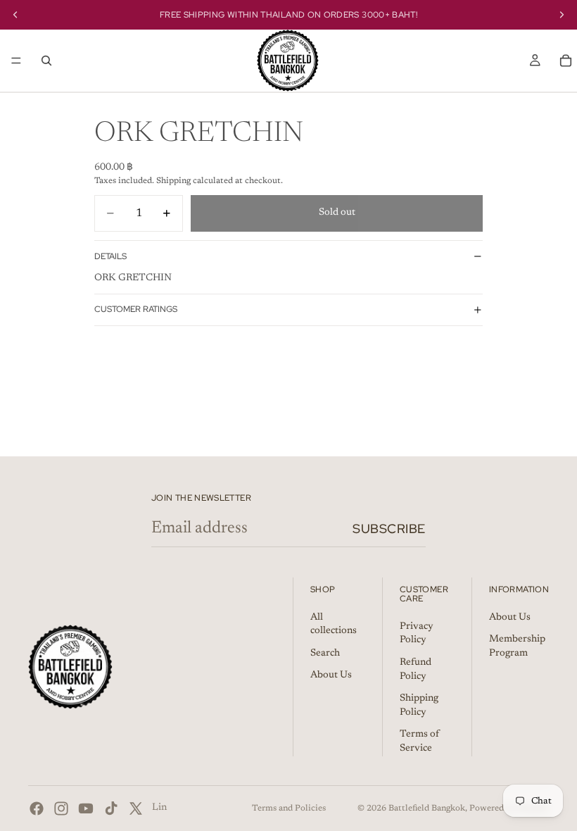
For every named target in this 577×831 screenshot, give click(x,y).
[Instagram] (61, 808)
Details (110, 256)
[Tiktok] (111, 808)
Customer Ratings (135, 309)
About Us (331, 675)
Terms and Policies (289, 808)
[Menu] (16, 60)
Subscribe (389, 528)
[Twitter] (135, 808)
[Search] (46, 60)
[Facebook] (36, 808)
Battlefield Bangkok (426, 808)
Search (325, 653)
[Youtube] (85, 808)
